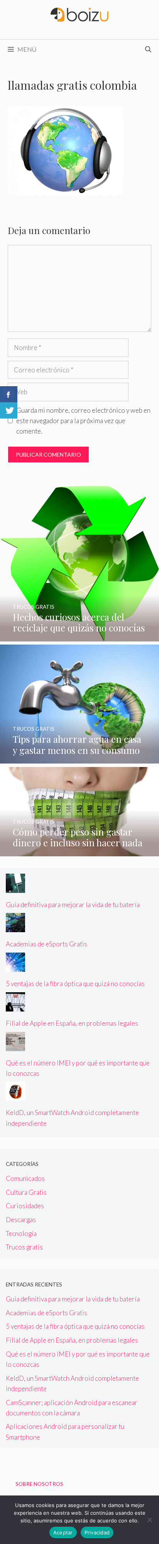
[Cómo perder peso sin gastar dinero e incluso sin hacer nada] (79, 851)
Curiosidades (25, 1206)
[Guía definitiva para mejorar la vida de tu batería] (15, 888)
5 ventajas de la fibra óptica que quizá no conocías (75, 984)
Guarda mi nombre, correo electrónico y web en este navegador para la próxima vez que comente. (83, 420)
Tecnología (21, 1233)
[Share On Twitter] (8, 410)
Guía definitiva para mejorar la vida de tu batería (73, 905)
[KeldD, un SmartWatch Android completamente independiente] (15, 1096)
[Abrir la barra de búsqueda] (148, 49)
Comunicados (25, 1178)
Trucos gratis (24, 1247)
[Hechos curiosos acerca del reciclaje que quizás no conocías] (79, 636)
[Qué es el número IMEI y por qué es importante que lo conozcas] (15, 1046)
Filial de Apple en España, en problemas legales (72, 1023)
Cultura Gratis (26, 1192)
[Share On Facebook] (8, 394)
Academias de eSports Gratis (46, 944)
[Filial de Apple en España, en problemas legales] (15, 1006)
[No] (149, 1520)
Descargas (21, 1220)
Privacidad (97, 1532)
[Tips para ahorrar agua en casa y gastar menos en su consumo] (79, 758)
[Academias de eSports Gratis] (15, 927)
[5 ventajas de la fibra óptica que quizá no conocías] (15, 967)
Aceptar (63, 1532)
